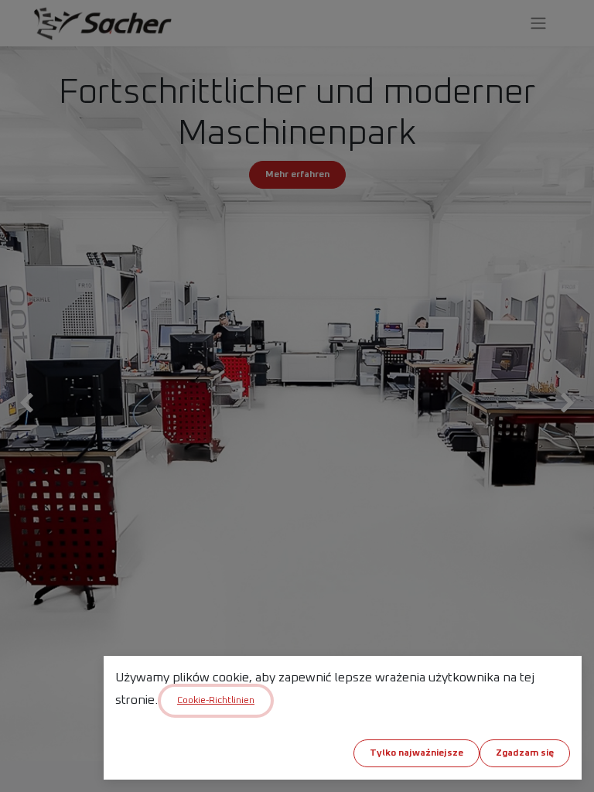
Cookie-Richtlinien (215, 700)
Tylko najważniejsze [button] (416, 753)
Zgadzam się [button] (525, 753)
